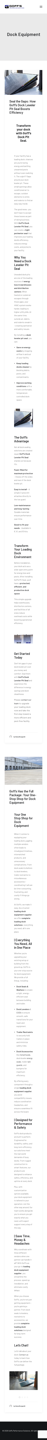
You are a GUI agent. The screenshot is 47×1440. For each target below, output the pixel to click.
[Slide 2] (22, 1397)
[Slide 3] (25, 1397)
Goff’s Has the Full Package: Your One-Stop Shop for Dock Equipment (22, 796)
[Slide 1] (19, 1397)
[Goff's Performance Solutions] (14, 7)
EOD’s (18, 1012)
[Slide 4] (27, 1397)
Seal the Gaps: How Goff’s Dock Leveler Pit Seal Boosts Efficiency (22, 106)
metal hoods (25, 1055)
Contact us (23, 1354)
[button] (41, 7)
